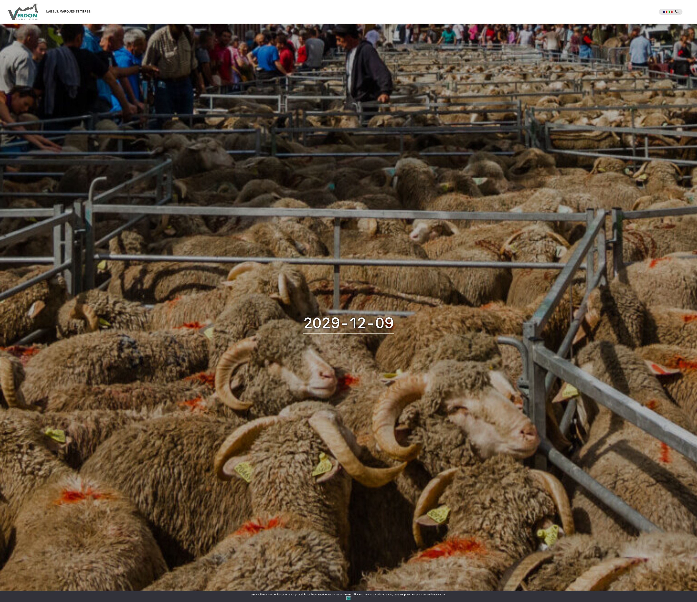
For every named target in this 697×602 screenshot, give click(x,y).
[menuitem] (665, 12)
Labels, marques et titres (68, 11)
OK (348, 598)
